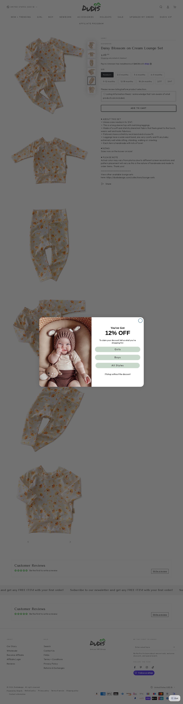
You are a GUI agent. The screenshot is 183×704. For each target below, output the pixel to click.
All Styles (117, 365)
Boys (118, 357)
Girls (118, 349)
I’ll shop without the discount (117, 374)
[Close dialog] (140, 321)
